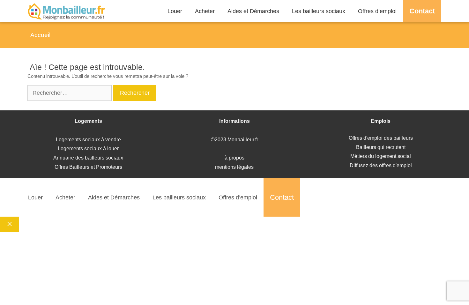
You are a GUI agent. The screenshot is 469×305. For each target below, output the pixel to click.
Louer (175, 11)
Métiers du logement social (380, 156)
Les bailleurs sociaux (318, 11)
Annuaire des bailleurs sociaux (88, 157)
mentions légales (234, 167)
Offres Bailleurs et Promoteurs (88, 167)
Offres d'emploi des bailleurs (381, 138)
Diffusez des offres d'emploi (381, 165)
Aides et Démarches (253, 11)
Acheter (205, 11)
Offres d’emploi (377, 11)
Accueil (40, 35)
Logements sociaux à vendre (88, 139)
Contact (422, 11)
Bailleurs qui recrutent (381, 147)
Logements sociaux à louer (88, 148)
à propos (234, 157)
